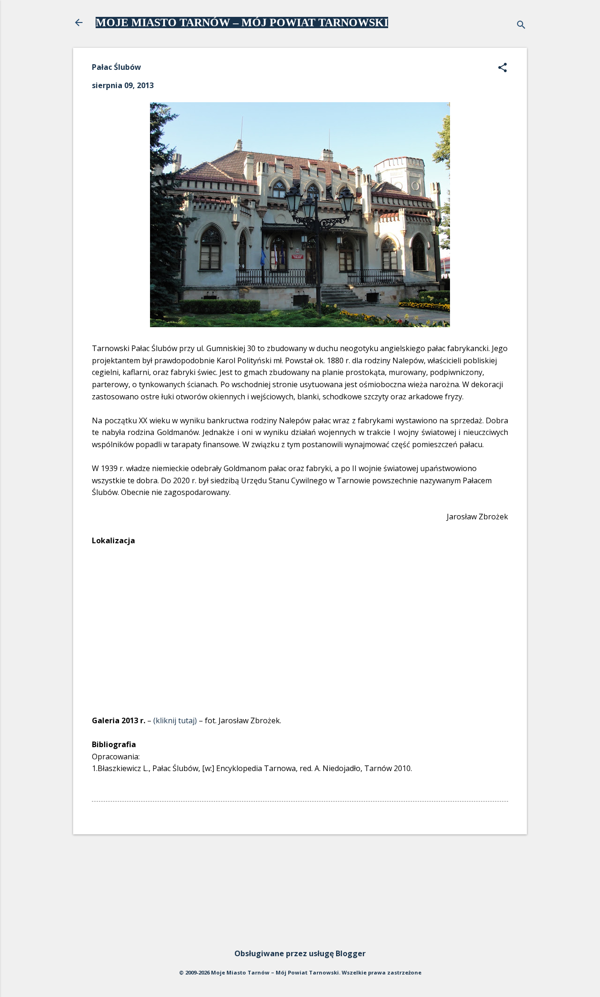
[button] (502, 68)
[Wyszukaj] (521, 25)
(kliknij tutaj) (175, 720)
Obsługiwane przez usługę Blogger (300, 953)
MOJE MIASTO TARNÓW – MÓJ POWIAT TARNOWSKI (242, 22)
